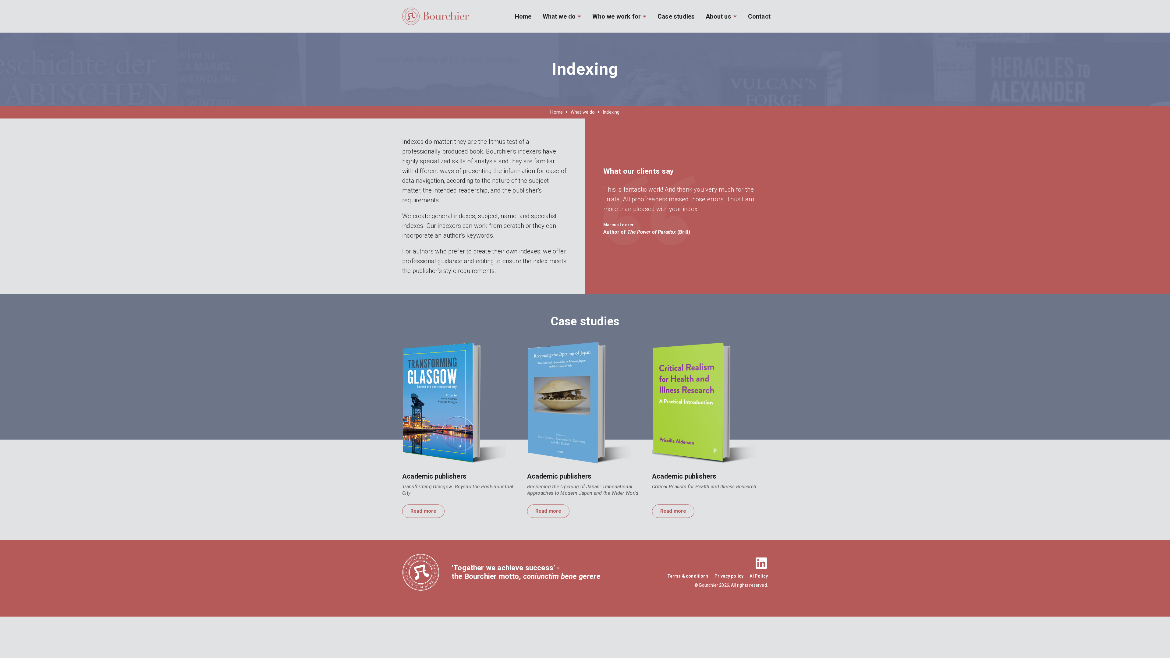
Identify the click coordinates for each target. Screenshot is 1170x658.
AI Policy (759, 576)
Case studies (676, 16)
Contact (759, 16)
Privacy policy (729, 576)
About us (718, 16)
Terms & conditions (687, 576)
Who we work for (616, 16)
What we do (559, 16)
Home (523, 16)
